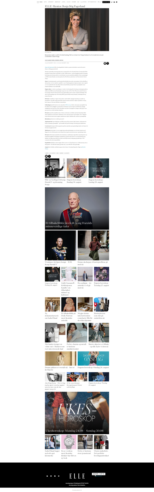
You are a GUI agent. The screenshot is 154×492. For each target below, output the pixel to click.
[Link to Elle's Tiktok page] (55, 476)
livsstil (47, 153)
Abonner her (106, 2)
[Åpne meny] (38, 2)
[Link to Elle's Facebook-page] (51, 476)
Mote (45, 2)
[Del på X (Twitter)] (107, 63)
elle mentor (52, 153)
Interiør (74, 2)
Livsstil (64, 2)
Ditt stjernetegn (92, 2)
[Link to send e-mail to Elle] (58, 476)
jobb (57, 153)
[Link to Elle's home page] (77, 476)
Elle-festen (84, 2)
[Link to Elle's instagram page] (47, 476)
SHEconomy (68, 104)
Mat (78, 2)
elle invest (67, 153)
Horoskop (50, 2)
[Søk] (112, 2)
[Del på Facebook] (105, 63)
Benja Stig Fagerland (49, 67)
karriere (61, 153)
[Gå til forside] (41, 2)
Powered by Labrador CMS (77, 490)
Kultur (68, 2)
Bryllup (100, 2)
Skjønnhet (57, 2)
